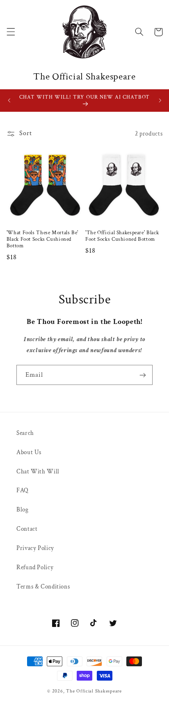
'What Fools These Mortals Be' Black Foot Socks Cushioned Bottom (42, 239)
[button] (10, 32)
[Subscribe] (142, 375)
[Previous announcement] (9, 100)
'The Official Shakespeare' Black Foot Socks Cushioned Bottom (122, 235)
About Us (28, 452)
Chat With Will (37, 471)
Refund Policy (34, 567)
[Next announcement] (160, 100)
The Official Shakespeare (94, 691)
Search (25, 433)
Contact (26, 529)
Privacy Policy (35, 548)
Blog (22, 510)
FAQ (22, 490)
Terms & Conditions (43, 587)
